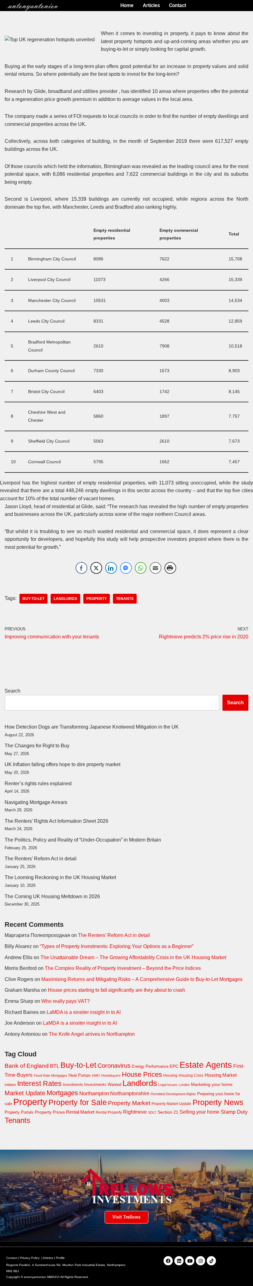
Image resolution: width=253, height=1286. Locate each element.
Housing (170, 1075)
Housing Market (221, 1075)
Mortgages (62, 1093)
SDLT (152, 1112)
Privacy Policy (29, 1258)
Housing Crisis (191, 1075)
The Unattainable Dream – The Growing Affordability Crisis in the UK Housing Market (133, 957)
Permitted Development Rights (173, 1094)
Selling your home (199, 1112)
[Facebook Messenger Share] (126, 568)
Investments (73, 1085)
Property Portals (19, 1112)
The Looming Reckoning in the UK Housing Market (60, 877)
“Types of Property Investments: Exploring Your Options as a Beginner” (116, 946)
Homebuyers (111, 1075)
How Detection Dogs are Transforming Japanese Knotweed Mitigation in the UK (92, 726)
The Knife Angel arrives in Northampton (92, 1034)
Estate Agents (206, 1065)
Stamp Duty (234, 1112)
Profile (60, 1258)
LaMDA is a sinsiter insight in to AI (84, 1012)
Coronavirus (114, 1065)
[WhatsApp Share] (141, 568)
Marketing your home (212, 1084)
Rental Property (109, 1112)
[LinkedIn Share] (111, 568)
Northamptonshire (129, 1093)
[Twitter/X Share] (96, 568)
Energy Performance (150, 1066)
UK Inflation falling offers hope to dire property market (62, 764)
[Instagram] (200, 1260)
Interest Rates (39, 1083)
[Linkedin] (179, 1260)
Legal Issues (167, 1085)
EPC (174, 1066)
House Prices (142, 1074)
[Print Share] (170, 568)
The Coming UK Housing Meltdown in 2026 (52, 896)
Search (12, 690)
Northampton (94, 1093)
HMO (96, 1075)
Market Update (25, 1093)
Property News (218, 1102)
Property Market (129, 1103)
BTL (54, 1066)
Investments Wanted (102, 1084)
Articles (48, 1258)
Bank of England (27, 1066)
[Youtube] (189, 1260)
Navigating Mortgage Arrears (36, 802)
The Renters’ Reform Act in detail (41, 858)
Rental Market (80, 1112)
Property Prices (50, 1112)
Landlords (65, 599)
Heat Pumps (79, 1075)
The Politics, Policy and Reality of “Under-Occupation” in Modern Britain (83, 839)
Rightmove (135, 1112)
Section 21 (168, 1112)
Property (96, 599)
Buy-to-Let (33, 599)
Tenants (125, 599)
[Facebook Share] (81, 568)
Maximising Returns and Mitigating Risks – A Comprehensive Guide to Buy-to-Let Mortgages (142, 979)
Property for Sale (77, 1102)
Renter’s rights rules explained (38, 783)
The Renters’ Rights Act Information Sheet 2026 (56, 821)
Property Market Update (171, 1104)
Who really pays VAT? (65, 1001)
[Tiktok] (211, 1260)
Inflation (10, 1085)
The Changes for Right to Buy (37, 745)
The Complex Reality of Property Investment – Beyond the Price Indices (123, 968)
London (184, 1085)
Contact (11, 1258)
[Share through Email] (155, 568)
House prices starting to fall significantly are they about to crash (116, 990)
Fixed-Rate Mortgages (50, 1075)
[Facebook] (168, 1260)
